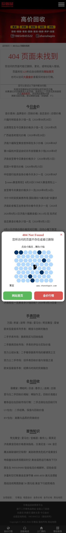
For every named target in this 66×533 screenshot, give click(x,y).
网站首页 (17, 295)
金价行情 (48, 295)
